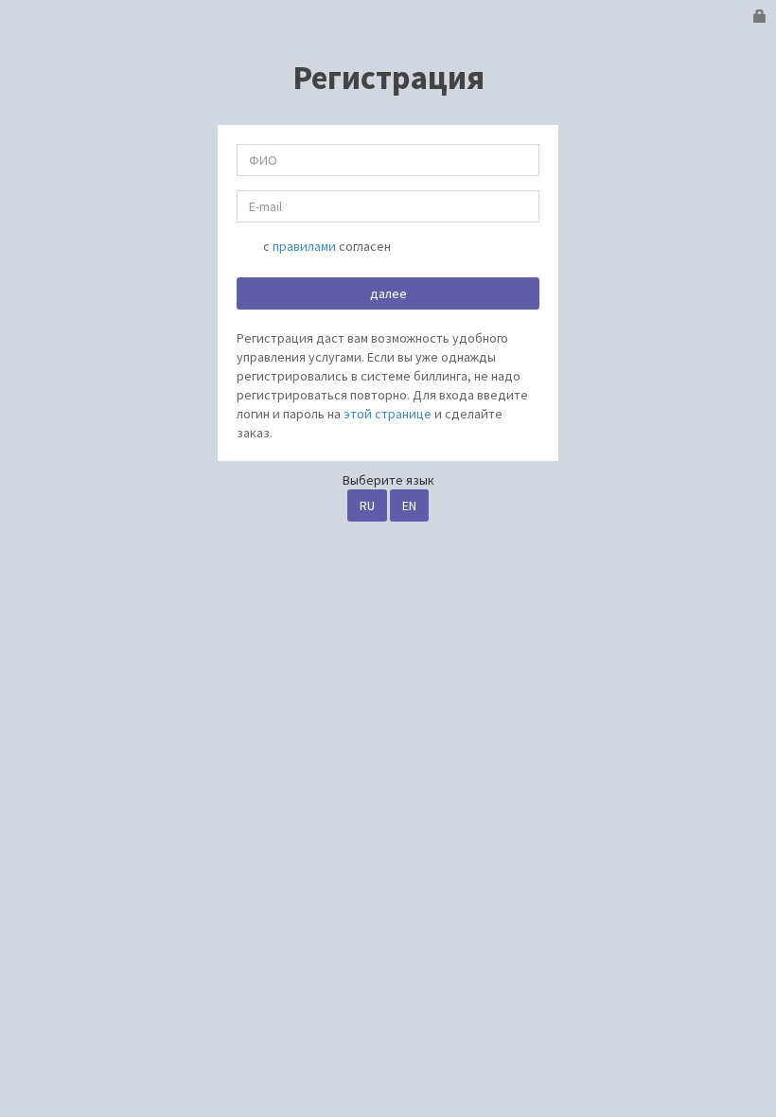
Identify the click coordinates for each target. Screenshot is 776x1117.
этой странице (388, 413)
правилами (304, 246)
